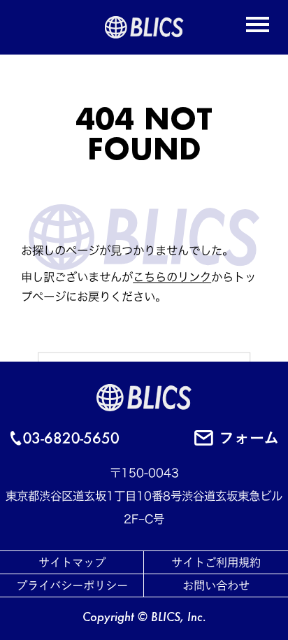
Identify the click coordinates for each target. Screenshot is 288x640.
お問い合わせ (216, 585)
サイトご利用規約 (216, 562)
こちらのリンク (172, 277)
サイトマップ (72, 562)
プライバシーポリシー (72, 585)
